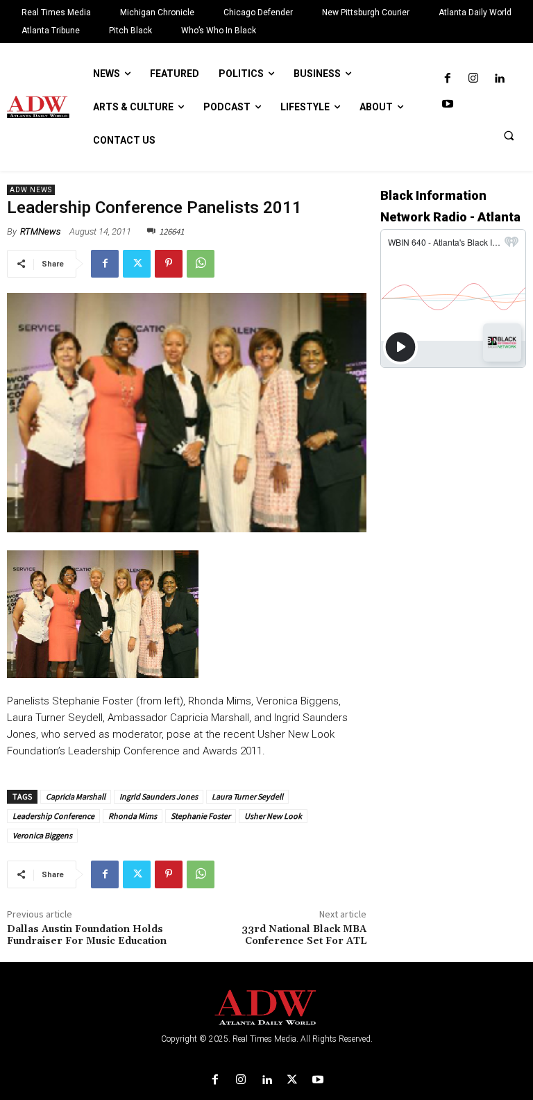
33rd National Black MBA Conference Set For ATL (304, 935)
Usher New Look (273, 816)
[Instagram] (473, 78)
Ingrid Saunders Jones (158, 796)
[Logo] (266, 1008)
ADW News (31, 190)
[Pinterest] (169, 264)
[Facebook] (447, 78)
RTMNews (40, 231)
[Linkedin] (499, 78)
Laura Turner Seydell (247, 796)
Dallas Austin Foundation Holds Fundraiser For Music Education (87, 935)
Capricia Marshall (75, 796)
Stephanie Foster (200, 816)
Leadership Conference (53, 816)
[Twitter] (137, 264)
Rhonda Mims (132, 816)
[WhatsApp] (200, 264)
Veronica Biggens (42, 835)
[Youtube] (447, 104)
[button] (508, 135)
